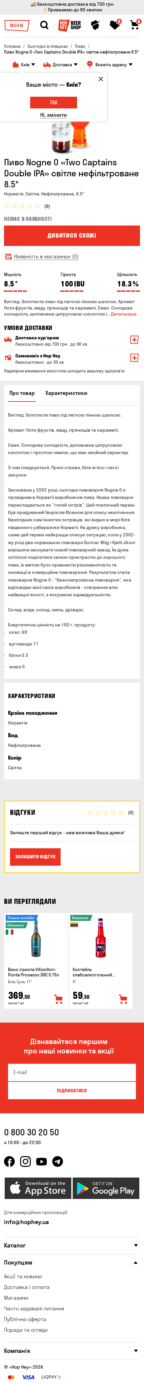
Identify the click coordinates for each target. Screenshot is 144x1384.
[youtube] (41, 1161)
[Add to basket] (58, 999)
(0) (47, 206)
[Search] (44, 25)
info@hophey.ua (26, 1222)
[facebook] (9, 1161)
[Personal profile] (95, 25)
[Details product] (36, 938)
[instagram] (25, 1161)
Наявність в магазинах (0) (46, 256)
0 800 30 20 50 (31, 1132)
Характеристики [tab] (66, 393)
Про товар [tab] (22, 393)
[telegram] (57, 1161)
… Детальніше (122, 314)
